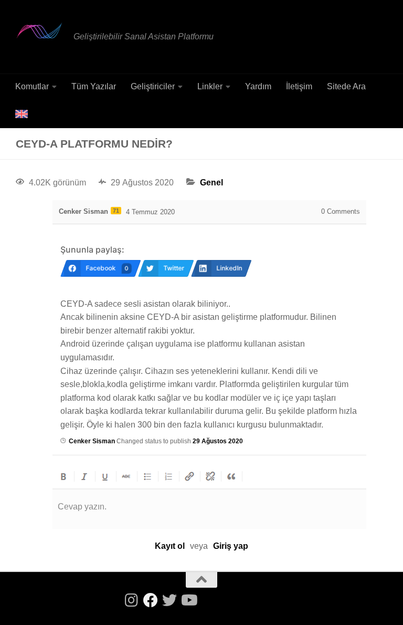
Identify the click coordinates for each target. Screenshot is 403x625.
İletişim (299, 86)
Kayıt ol (170, 545)
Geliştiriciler (153, 86)
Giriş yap (230, 545)
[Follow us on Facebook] (150, 600)
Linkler (209, 86)
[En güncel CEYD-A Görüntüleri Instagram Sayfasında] (131, 600)
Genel (211, 182)
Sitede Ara (346, 86)
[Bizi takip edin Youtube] (188, 600)
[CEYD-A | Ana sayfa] (39, 30)
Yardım (258, 86)
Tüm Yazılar (93, 86)
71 (116, 210)
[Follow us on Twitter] (169, 600)
